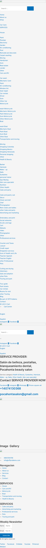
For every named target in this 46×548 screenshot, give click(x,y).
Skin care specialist (30, 377)
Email (2, 531)
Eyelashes (29, 375)
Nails (10, 377)
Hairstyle (37, 375)
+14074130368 (10, 388)
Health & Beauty (19, 375)
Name (2, 526)
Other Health (17, 377)
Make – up (3, 377)
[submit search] (30, 8)
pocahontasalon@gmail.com (19, 394)
